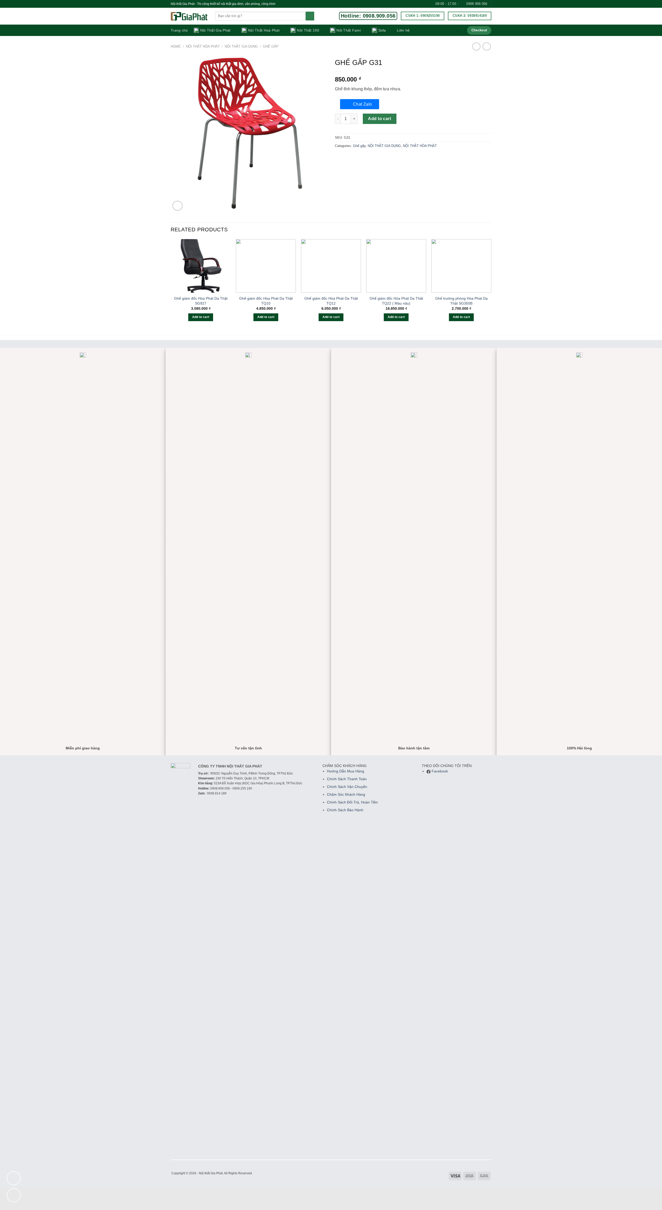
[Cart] (454, 30)
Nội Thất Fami (348, 30)
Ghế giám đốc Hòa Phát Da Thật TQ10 (266, 300)
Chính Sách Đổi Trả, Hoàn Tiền (352, 802)
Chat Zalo (362, 104)
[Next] (491, 285)
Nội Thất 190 (308, 30)
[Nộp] (310, 16)
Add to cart (379, 118)
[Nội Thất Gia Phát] (189, 16)
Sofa (382, 30)
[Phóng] (177, 206)
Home (176, 46)
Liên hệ (403, 30)
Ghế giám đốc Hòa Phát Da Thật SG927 (201, 300)
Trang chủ (179, 30)
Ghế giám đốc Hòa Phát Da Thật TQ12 (331, 300)
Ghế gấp (271, 46)
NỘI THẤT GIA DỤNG (241, 46)
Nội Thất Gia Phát (215, 30)
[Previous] (171, 285)
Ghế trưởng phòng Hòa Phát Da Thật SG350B (461, 300)
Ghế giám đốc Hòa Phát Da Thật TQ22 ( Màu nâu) (396, 300)
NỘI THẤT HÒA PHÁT (203, 46)
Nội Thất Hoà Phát (264, 30)
